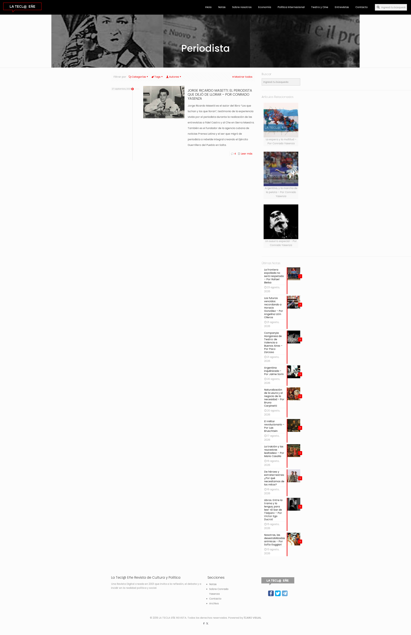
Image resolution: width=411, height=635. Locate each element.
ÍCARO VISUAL (252, 618)
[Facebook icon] (204, 623)
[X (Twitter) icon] (207, 623)
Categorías (139, 77)
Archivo (214, 603)
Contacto (215, 598)
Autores (174, 77)
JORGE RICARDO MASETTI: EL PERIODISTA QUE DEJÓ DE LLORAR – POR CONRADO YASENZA (220, 94)
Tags (157, 77)
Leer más (246, 154)
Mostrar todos (243, 77)
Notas (213, 584)
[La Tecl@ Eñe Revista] (22, 7)
